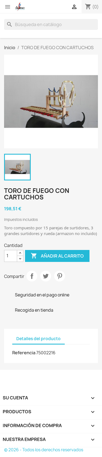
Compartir (31, 276)
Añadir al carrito (57, 255)
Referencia (23, 352)
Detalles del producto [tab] (38, 339)
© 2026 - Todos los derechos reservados (43, 450)
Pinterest (59, 276)
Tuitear (45, 276)
